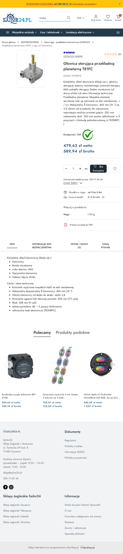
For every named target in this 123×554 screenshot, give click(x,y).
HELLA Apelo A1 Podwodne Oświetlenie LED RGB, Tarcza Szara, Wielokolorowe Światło (102, 396)
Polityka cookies (73, 446)
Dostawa (69, 522)
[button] (118, 32)
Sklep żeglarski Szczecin (16, 505)
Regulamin (70, 440)
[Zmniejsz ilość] (66, 169)
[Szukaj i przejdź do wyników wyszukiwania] (68, 18)
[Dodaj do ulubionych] (115, 169)
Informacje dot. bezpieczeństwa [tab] (42, 245)
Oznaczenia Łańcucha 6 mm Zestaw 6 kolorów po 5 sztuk (60, 396)
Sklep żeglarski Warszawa (17, 510)
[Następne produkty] (114, 365)
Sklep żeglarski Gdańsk (16, 516)
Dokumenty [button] (72, 431)
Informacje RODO (75, 452)
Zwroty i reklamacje (75, 528)
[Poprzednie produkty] (9, 365)
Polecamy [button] (42, 332)
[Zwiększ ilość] (80, 169)
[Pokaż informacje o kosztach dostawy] (103, 197)
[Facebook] (5, 487)
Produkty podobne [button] (73, 332)
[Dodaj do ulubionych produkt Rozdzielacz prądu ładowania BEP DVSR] (35, 344)
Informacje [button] (72, 496)
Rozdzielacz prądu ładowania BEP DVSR (19, 396)
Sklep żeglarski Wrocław (16, 522)
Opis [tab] (12, 244)
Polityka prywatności (76, 458)
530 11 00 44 (10, 478)
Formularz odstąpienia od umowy (83, 516)
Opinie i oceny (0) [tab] (79, 245)
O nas (68, 510)
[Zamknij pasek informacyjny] (119, 3)
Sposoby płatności (75, 534)
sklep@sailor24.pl (12, 472)
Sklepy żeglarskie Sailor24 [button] (22, 496)
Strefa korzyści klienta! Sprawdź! (82, 505)
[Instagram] (11, 487)
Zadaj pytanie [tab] (105, 245)
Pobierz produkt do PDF (81, 224)
